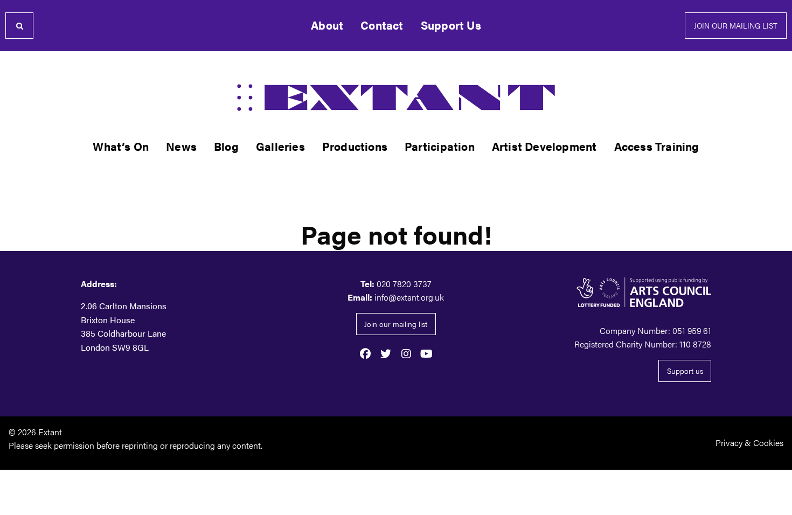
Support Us (451, 25)
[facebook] (365, 353)
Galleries (280, 146)
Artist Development (544, 146)
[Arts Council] (611, 292)
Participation (440, 146)
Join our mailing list (735, 25)
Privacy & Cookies (749, 442)
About (327, 25)
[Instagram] (406, 353)
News (181, 146)
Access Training (656, 146)
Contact (381, 25)
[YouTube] (427, 353)
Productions (354, 146)
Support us (685, 370)
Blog (226, 146)
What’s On (121, 146)
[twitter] (386, 353)
